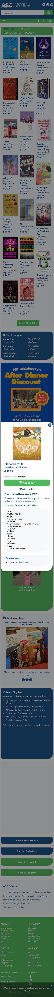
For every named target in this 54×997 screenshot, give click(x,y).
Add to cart (28, 483)
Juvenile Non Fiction (19, 562)
